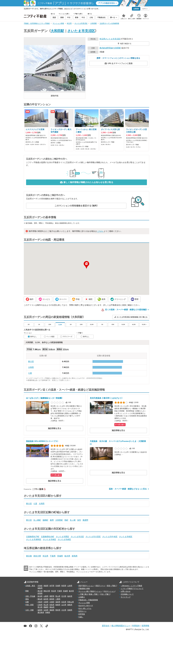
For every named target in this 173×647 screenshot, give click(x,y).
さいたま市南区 (49, 539)
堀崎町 (45, 520)
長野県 (51, 596)
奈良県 (63, 602)
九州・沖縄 (29, 610)
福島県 (40, 588)
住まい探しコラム (84, 608)
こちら (100, 231)
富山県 (57, 596)
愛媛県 (46, 607)
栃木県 (67, 556)
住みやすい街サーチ (85, 606)
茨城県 (60, 556)
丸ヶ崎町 (37, 520)
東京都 (29, 556)
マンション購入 (84, 591)
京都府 (51, 602)
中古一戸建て (105, 594)
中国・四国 (29, 605)
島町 (66, 520)
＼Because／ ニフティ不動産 (131, 586)
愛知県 (40, 599)
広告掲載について (127, 594)
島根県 (57, 605)
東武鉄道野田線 (106, 48)
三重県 (57, 599)
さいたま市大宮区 (93, 536)
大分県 (63, 610)
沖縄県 (47, 612)
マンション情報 (84, 603)
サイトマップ (125, 597)
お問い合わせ (125, 591)
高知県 (51, 607)
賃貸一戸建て (112, 586)
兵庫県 (46, 602)
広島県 (40, 605)
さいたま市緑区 (64, 539)
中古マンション (109, 591)
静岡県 (51, 599)
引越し (80, 617)
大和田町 (59, 520)
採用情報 (145, 625)
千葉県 (53, 556)
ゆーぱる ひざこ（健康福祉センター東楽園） (44, 398)
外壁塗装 (81, 614)
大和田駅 (57, 31)
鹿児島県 (41, 612)
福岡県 (40, 610)
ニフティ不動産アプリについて (132, 588)
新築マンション (96, 591)
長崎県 (51, 610)
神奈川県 (37, 556)
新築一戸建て (94, 594)
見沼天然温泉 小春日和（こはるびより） (106, 398)
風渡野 (85, 520)
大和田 (31, 367)
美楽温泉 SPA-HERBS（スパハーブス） (42, 441)
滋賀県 (57, 602)
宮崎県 (69, 610)
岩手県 (51, 586)
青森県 (46, 586)
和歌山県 (70, 602)
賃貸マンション (88, 586)
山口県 (63, 605)
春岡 (52, 520)
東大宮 (31, 361)
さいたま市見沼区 (81, 31)
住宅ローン (82, 611)
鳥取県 (51, 605)
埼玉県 (102, 39)
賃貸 (80, 586)
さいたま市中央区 (109, 536)
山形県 (69, 586)
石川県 (63, 596)
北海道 (40, 586)
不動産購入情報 (84, 588)
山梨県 (46, 596)
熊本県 (57, 610)
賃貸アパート (100, 586)
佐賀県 (46, 610)
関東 (27, 591)
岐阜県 (46, 599)
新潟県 (40, 596)
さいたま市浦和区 (33, 539)
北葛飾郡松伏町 (47, 536)
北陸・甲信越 (30, 596)
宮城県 (57, 586)
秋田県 (63, 586)
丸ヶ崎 (73, 520)
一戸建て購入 (83, 594)
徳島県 (69, 605)
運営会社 (105, 625)
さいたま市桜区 (125, 536)
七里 (30, 373)
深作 (79, 520)
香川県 (40, 607)
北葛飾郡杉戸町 (32, 536)
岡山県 (46, 605)
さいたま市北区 (77, 536)
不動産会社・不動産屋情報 (88, 600)
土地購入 (81, 597)
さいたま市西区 (62, 536)
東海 (27, 599)
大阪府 (40, 602)
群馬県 (74, 556)
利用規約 (136, 625)
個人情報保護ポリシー (120, 625)
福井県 (69, 596)
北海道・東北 (30, 586)
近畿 (27, 602)
